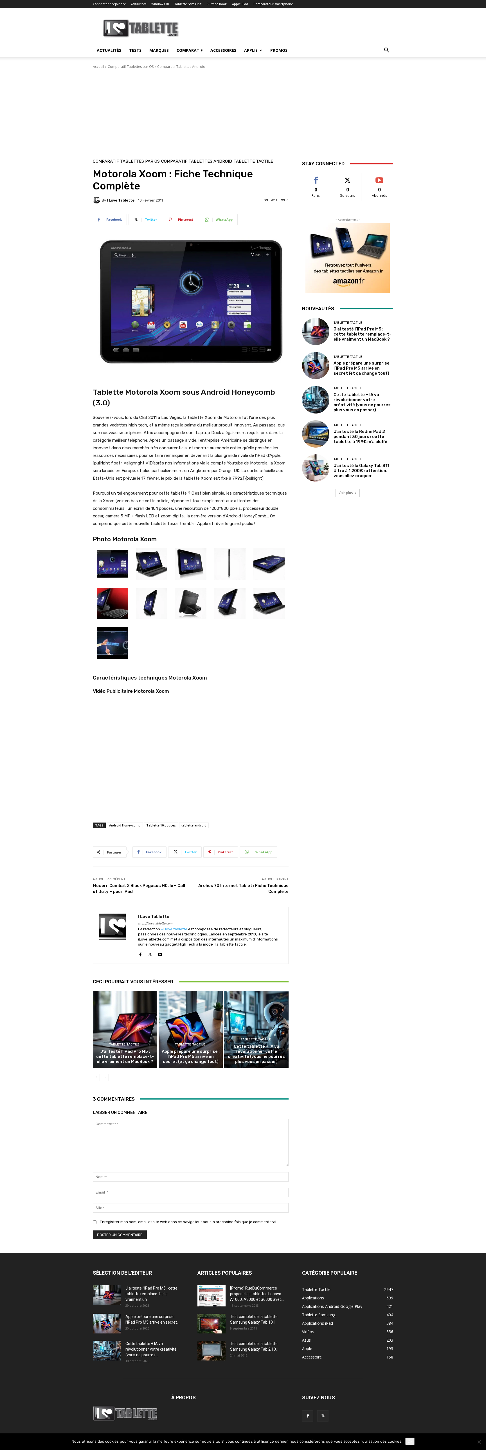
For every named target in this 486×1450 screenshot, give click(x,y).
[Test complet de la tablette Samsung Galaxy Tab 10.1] (211, 1323)
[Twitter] (150, 953)
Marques (159, 50)
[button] (386, 50)
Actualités (109, 50)
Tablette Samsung (187, 4)
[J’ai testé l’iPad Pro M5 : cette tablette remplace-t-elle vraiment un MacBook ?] (125, 1029)
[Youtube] (160, 953)
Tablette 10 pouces (161, 825)
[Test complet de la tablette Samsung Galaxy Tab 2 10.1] (211, 1350)
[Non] (479, 1442)
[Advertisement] (243, 111)
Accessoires (223, 50)
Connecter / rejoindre (109, 4)
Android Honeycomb (125, 825)
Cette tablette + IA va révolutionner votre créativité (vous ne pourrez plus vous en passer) (256, 1054)
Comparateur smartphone (273, 4)
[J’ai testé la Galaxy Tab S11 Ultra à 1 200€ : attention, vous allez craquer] (315, 468)
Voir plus (346, 492)
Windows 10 (160, 4)
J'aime (316, 177)
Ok (410, 1441)
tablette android (193, 825)
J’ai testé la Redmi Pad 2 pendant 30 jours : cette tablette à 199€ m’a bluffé (360, 436)
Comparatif (189, 50)
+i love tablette (174, 929)
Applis (251, 50)
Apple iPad (240, 4)
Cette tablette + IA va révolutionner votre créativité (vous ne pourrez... (151, 1349)
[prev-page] (96, 1077)
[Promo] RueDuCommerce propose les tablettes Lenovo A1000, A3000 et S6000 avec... (257, 1294)
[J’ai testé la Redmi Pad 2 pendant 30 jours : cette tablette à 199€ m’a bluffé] (315, 434)
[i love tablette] (97, 200)
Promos (278, 50)
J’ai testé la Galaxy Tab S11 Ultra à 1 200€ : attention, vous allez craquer (361, 470)
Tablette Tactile (253, 161)
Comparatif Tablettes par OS (131, 66)
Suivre (348, 177)
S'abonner (379, 177)
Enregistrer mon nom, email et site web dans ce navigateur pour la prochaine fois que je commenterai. (188, 1222)
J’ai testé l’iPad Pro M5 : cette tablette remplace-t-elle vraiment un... (151, 1294)
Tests (135, 50)
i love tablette (120, 200)
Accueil (98, 66)
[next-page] (105, 1077)
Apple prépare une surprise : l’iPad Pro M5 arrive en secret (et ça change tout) (191, 1056)
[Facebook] (140, 953)
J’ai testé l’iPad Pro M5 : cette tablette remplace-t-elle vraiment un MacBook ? (125, 1056)
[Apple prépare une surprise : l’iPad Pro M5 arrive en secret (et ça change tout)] (191, 1029)
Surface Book (217, 4)
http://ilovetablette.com (155, 923)
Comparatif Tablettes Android (181, 66)
